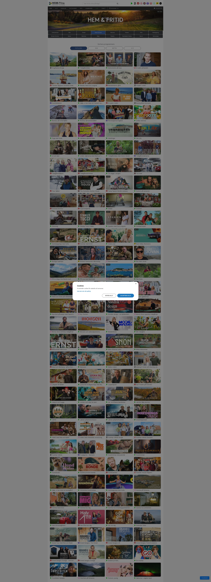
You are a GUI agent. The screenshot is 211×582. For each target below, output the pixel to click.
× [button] (135, 283)
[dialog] (105, 291)
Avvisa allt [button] (109, 295)
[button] (125, 295)
